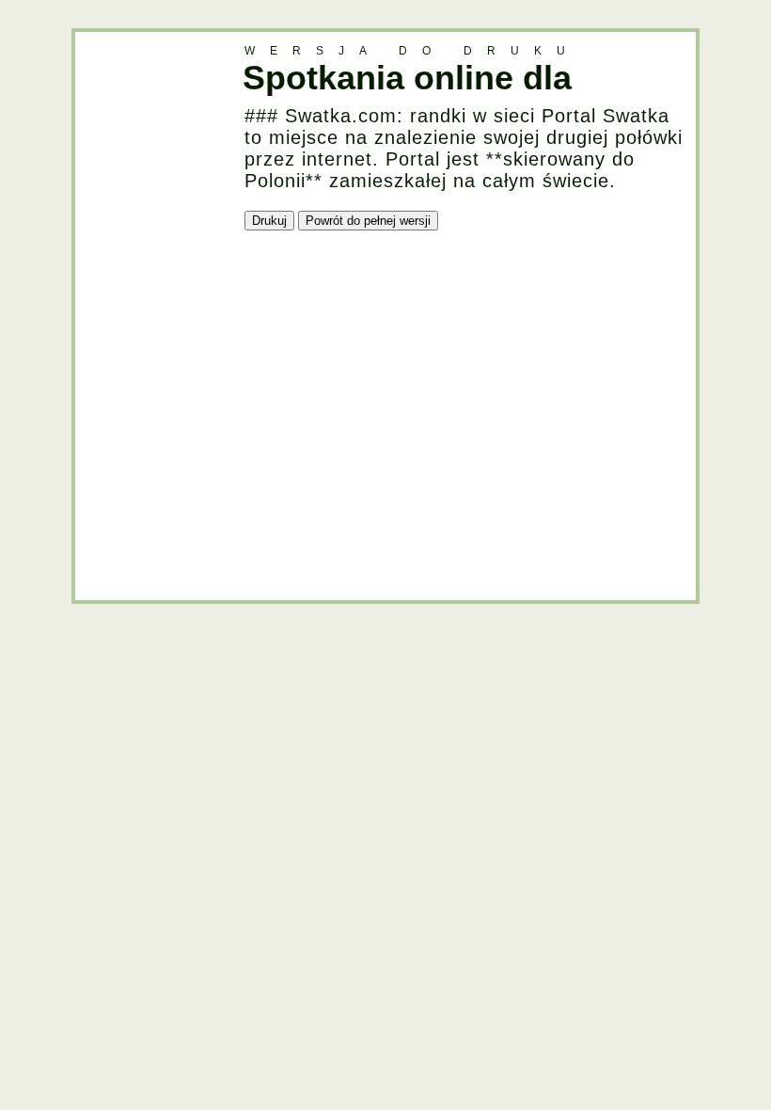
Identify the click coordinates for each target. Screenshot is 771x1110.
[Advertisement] (150, 314)
